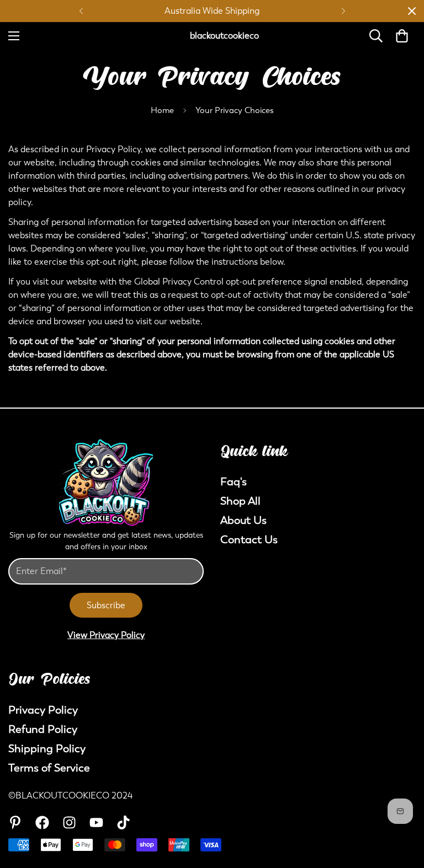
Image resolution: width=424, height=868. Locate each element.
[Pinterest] (15, 822)
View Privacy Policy (106, 635)
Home (162, 110)
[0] (402, 36)
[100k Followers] (69, 822)
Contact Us (249, 539)
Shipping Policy (47, 748)
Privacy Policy (43, 710)
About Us (243, 520)
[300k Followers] (42, 822)
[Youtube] (96, 822)
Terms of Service (49, 768)
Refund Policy (42, 729)
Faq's (233, 481)
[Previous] (80, 11)
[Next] (343, 11)
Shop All (240, 501)
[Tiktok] (123, 822)
